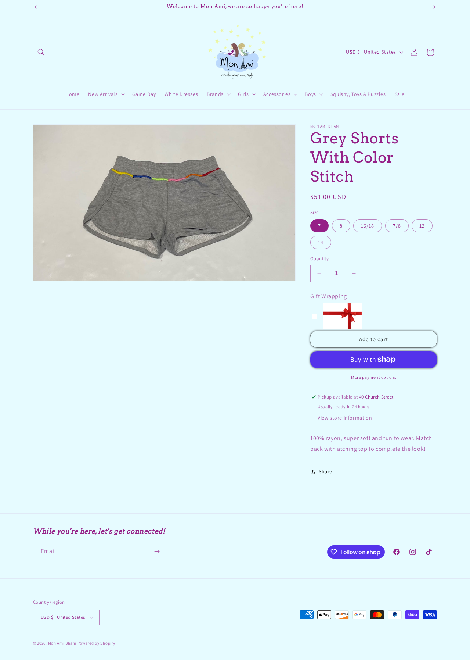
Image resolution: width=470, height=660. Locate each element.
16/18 (367, 225)
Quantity (319, 259)
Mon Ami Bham (62, 643)
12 (422, 225)
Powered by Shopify (96, 643)
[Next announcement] (434, 7)
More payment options (373, 377)
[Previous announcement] (36, 7)
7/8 (397, 225)
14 (320, 242)
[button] (41, 52)
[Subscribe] (157, 551)
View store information (345, 417)
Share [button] (325, 471)
